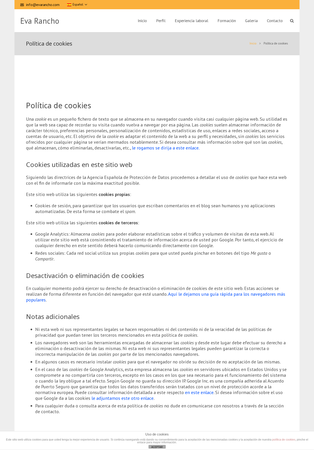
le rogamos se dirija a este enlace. (166, 148)
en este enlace (199, 392)
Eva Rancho (39, 21)
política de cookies (283, 439)
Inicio (253, 43)
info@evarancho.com (43, 4)
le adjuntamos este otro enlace (122, 398)
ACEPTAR (157, 447)
